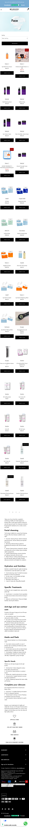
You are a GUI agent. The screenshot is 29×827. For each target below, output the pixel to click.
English (4, 795)
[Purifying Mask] (7, 222)
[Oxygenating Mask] (22, 190)
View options (22, 467)
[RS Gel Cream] (22, 417)
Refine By (15, 43)
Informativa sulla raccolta (9, 825)
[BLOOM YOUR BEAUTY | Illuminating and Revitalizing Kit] (7, 154)
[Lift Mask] (7, 190)
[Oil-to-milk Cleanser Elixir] (22, 254)
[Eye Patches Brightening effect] (22, 286)
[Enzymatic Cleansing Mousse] (22, 450)
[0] (27, 9)
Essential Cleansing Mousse (11, 553)
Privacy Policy (4, 784)
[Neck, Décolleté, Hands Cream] (22, 122)
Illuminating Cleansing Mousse (12, 543)
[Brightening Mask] (7, 254)
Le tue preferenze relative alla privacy (15, 820)
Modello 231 (10, 785)
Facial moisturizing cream (11, 573)
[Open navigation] (3, 9)
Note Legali (4, 785)
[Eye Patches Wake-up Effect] (7, 318)
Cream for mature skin (11, 581)
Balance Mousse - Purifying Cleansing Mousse (15, 556)
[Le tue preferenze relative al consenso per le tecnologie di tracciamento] (2, 824)
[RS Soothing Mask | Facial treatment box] (22, 352)
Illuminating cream (10, 579)
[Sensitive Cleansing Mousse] (22, 482)
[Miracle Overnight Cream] (22, 154)
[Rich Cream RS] (7, 450)
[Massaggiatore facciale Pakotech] (22, 318)
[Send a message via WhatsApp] (25, 823)
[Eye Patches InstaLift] (7, 286)
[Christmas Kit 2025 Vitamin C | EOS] (22, 55)
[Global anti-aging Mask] (22, 222)
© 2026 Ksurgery (5, 813)
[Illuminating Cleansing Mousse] (7, 482)
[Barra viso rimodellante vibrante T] (7, 352)
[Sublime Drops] (22, 90)
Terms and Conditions (20, 784)
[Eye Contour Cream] (7, 122)
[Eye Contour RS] (22, 385)
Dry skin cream (9, 576)
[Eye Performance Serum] (7, 55)
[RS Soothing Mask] (7, 385)
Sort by (3, 35)
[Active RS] (7, 417)
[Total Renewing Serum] (7, 90)
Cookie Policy (11, 784)
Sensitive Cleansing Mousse (12, 548)
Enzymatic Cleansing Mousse (12, 539)
